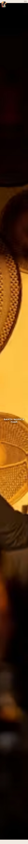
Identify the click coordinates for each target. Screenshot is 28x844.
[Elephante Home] (4, 4)
